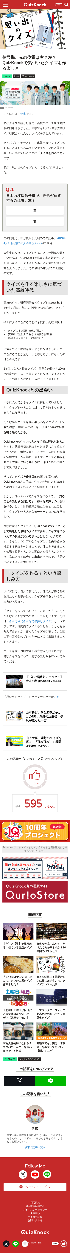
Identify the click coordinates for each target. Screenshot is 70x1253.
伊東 (23, 113)
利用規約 (35, 1202)
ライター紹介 (35, 1216)
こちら (58, 696)
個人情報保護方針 (35, 1206)
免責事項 (35, 1213)
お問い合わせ (35, 1220)
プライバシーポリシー (35, 1209)
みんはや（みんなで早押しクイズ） (31, 621)
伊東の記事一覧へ (35, 1147)
